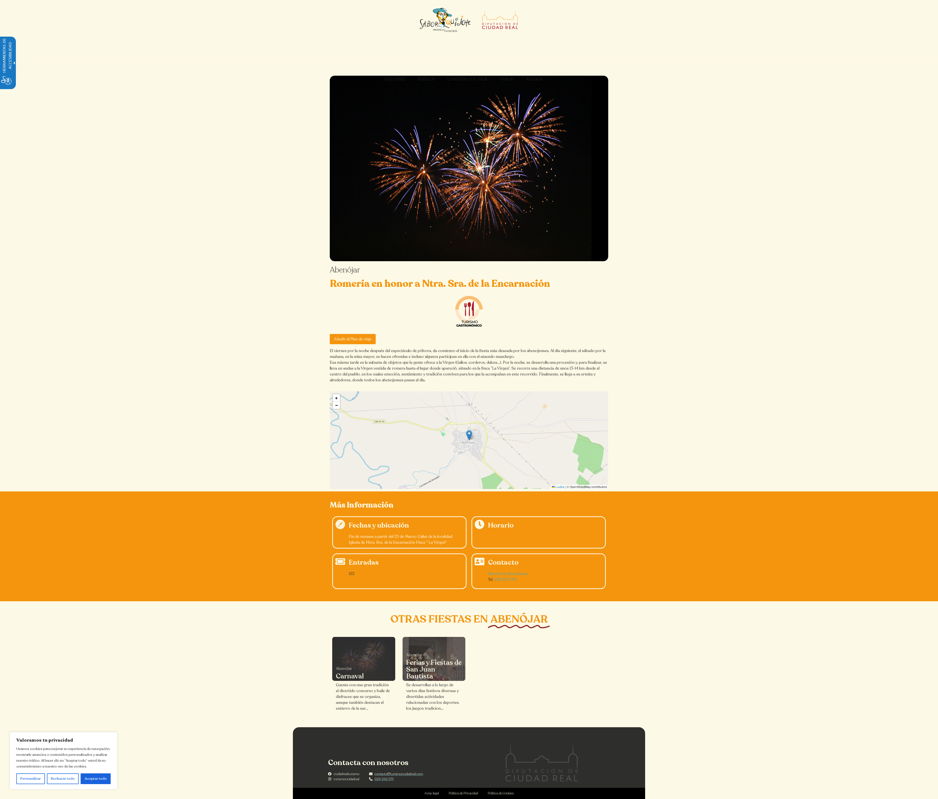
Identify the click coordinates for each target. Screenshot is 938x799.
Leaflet (560, 487)
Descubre (394, 79)
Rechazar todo (63, 778)
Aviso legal (431, 793)
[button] (469, 435)
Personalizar (30, 778)
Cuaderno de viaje (467, 79)
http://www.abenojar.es (508, 573)
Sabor (507, 79)
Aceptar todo (96, 778)
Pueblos (426, 79)
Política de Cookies (501, 793)
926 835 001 (505, 579)
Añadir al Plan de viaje (353, 339)
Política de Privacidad (463, 793)
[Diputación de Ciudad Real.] (541, 763)
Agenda (534, 79)
